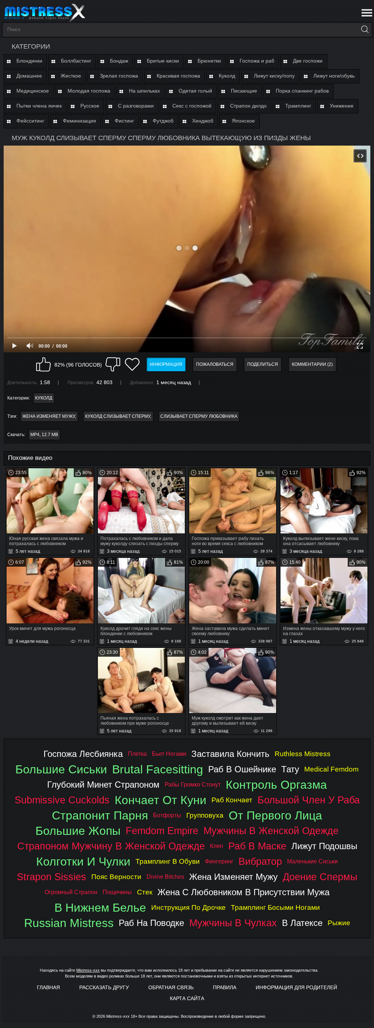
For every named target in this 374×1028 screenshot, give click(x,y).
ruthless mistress (303, 754)
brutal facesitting (157, 769)
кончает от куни (160, 800)
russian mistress (69, 923)
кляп (216, 846)
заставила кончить (230, 754)
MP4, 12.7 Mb (44, 434)
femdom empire (162, 830)
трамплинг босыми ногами (275, 907)
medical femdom (331, 769)
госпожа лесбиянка (83, 754)
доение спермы (320, 876)
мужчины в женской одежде (271, 830)
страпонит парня (100, 815)
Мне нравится (43, 364)
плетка (137, 754)
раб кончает (231, 800)
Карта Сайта (187, 998)
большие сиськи (61, 769)
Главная (48, 987)
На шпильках (144, 91)
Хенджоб (202, 121)
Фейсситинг (30, 121)
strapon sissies (51, 876)
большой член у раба (308, 800)
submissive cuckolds (62, 800)
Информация (166, 364)
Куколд (227, 76)
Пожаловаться (214, 364)
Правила (224, 987)
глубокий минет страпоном (103, 784)
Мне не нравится (113, 364)
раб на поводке (151, 923)
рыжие (339, 923)
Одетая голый (195, 91)
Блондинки (29, 61)
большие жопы (78, 831)
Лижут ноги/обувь (334, 76)
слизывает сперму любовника (198, 416)
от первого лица (275, 815)
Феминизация (79, 121)
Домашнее (29, 76)
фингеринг (219, 861)
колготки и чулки (83, 861)
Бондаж (119, 61)
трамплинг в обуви (168, 861)
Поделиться (262, 364)
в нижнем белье (100, 907)
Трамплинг (298, 106)
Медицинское (32, 91)
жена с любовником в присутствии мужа (243, 892)
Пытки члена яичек (39, 106)
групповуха (205, 815)
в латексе (302, 923)
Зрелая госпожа (119, 76)
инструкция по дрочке (188, 907)
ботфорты (167, 815)
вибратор (260, 861)
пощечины (117, 892)
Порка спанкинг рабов (302, 91)
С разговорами (136, 106)
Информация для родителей (296, 987)
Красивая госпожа (178, 76)
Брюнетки (209, 61)
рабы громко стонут (193, 784)
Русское (89, 106)
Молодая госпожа (89, 91)
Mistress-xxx (88, 970)
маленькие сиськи (312, 861)
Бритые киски (163, 61)
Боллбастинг (76, 61)
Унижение (342, 106)
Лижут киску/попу (274, 76)
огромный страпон (71, 892)
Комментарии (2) (312, 364)
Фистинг (124, 121)
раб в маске (257, 846)
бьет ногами (169, 754)
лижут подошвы (324, 846)
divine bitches (165, 877)
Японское (243, 121)
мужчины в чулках (233, 922)
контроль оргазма (276, 785)
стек (144, 892)
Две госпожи (308, 61)
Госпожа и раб (257, 61)
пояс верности (116, 877)
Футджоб (163, 121)
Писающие (244, 91)
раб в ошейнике (242, 769)
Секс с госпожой (191, 106)
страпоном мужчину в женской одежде (111, 846)
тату (290, 769)
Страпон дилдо (248, 106)
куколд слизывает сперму (117, 416)
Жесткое (71, 76)
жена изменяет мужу (48, 416)
